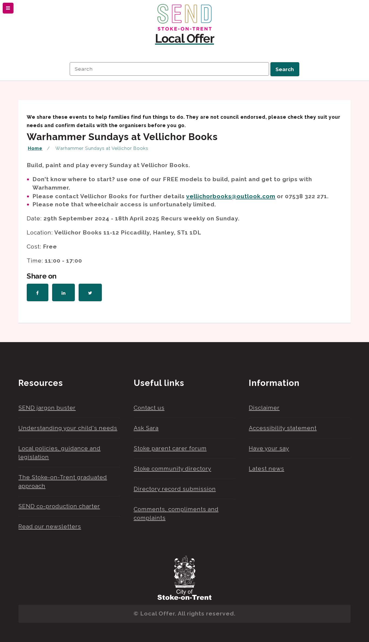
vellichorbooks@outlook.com (230, 196)
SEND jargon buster (47, 407)
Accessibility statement (283, 428)
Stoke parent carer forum (170, 448)
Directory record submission (175, 488)
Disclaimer (264, 407)
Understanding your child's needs (67, 428)
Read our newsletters (49, 526)
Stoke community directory (172, 468)
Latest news (266, 468)
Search (285, 69)
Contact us (149, 407)
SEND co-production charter (59, 506)
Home (35, 148)
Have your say (269, 448)
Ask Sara (146, 428)
